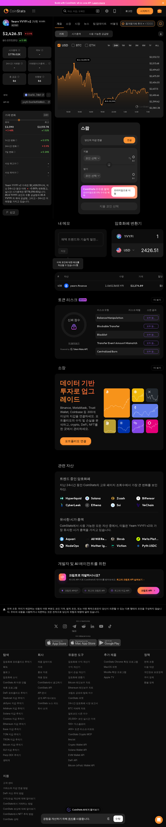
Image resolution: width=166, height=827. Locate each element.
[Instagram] (65, 628)
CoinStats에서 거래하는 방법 (18, 803)
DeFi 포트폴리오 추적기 (15, 692)
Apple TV (109, 677)
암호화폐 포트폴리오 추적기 (17, 661)
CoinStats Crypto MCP (80, 734)
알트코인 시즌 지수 (78, 713)
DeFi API (72, 760)
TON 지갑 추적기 (12, 734)
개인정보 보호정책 (153, 672)
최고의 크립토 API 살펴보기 (129, 579)
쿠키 (70, 818)
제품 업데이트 (45, 661)
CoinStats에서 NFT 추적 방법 (18, 814)
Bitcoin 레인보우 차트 (79, 682)
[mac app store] (83, 642)
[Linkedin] (92, 628)
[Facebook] (110, 628)
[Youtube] (101, 628)
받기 (85, 168)
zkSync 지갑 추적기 (13, 703)
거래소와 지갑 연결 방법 (15, 788)
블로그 (6, 672)
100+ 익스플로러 (76, 724)
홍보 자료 (42, 672)
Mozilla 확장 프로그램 (115, 672)
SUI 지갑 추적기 (11, 749)
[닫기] (161, 3)
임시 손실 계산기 (76, 672)
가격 (40, 667)
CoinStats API (45, 687)
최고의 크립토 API (96, 590)
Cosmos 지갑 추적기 (13, 718)
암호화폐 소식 (10, 677)
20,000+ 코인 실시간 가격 (81, 718)
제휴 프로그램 (10, 687)
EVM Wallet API (76, 755)
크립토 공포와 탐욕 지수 (80, 692)
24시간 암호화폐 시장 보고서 (83, 703)
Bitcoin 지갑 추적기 (13, 744)
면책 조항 (149, 661)
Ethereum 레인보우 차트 (80, 687)
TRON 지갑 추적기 (12, 739)
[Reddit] (84, 628)
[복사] (43, 95)
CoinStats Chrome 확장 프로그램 (121, 661)
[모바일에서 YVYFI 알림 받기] (160, 24)
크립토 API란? (71, 590)
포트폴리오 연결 (75, 441)
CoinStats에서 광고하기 (50, 682)
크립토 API (146, 590)
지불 (85, 151)
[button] (43, 95)
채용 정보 (42, 677)
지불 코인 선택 (109, 206)
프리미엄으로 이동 (122, 192)
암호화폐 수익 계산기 (79, 661)
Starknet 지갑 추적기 (14, 698)
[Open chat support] (159, 820)
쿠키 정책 (149, 677)
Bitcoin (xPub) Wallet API (81, 765)
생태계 (6, 760)
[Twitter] (56, 628)
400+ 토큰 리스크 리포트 (81, 729)
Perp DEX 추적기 (12, 755)
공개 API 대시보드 (47, 698)
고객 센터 (8, 782)
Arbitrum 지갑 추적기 (13, 708)
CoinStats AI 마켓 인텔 (14, 682)
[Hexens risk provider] (74, 349)
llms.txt (71, 739)
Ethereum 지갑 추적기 (14, 724)
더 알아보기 (73, 343)
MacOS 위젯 (110, 667)
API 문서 (42, 692)
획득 (5, 667)
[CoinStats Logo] (14, 11)
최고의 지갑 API (121, 590)
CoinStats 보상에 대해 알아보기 (19, 808)
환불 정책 (149, 682)
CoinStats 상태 (10, 819)
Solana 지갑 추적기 (13, 713)
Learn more (98, 2)
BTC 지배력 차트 (76, 708)
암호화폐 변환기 (76, 677)
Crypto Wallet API (77, 744)
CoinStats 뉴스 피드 (48, 703)
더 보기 (157, 299)
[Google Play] (109, 642)
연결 (129, 140)
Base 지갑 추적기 (12, 729)
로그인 (128, 11)
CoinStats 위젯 (75, 698)
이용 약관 (149, 667)
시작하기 (144, 11)
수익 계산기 (74, 667)
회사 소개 (42, 708)
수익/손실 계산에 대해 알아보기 (19, 798)
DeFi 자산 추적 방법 (13, 793)
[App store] (56, 642)
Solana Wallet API (77, 749)
